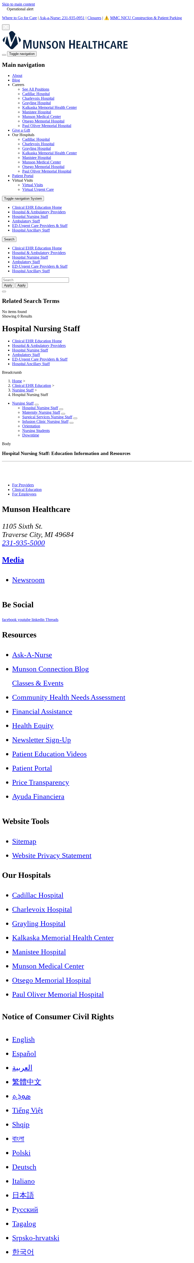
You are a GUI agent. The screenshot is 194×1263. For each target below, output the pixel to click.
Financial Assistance (42, 711)
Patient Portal (22, 176)
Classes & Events (37, 683)
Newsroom (28, 580)
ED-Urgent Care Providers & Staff (39, 225)
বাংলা (18, 1138)
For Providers (23, 485)
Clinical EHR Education (31, 385)
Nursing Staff (23, 390)
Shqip (21, 1124)
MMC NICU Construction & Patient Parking (146, 18)
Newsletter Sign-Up (41, 740)
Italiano (23, 1181)
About (17, 75)
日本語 (23, 1195)
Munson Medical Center (41, 116)
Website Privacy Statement (51, 855)
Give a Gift (21, 130)
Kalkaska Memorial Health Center (49, 107)
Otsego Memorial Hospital (43, 121)
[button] (102, 105)
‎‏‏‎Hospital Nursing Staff (30, 216)
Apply (21, 285)
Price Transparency (40, 782)
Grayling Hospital (36, 103)
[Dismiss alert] (6, 27)
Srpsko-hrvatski (35, 1238)
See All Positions (35, 89)
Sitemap (24, 841)
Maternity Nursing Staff (41, 412)
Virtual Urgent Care (38, 189)
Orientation (31, 426)
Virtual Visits (32, 185)
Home (17, 381)
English (23, 1039)
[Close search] (4, 291)
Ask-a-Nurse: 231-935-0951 (62, 18)
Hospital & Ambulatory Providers (39, 212)
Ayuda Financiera (38, 796)
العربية (22, 1068)
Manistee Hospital (36, 112)
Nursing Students (36, 430)
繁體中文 (26, 1082)
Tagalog (24, 1223)
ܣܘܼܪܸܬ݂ (21, 1096)
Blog (16, 80)
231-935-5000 (23, 543)
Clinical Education (27, 489)
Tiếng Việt (27, 1110)
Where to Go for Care (19, 18)
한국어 (23, 1252)
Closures (94, 18)
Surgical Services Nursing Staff (47, 417)
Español (24, 1053)
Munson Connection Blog (50, 669)
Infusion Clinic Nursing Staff (45, 421)
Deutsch (24, 1167)
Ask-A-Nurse (32, 655)
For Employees (24, 494)
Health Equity (33, 725)
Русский (25, 1209)
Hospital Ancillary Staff (31, 230)
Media (13, 559)
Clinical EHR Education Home (37, 207)
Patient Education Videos (49, 754)
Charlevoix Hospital (38, 98)
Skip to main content (18, 4)
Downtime (30, 435)
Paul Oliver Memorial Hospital (46, 125)
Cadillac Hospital (36, 94)
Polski (21, 1153)
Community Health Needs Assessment (68, 697)
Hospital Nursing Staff (40, 408)
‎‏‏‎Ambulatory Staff (26, 221)
